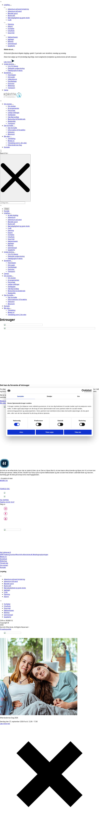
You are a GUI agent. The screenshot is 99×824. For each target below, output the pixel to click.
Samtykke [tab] (20, 396)
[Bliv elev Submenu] (10, 308)
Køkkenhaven (13, 37)
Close (7, 209)
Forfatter (11, 28)
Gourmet (11, 33)
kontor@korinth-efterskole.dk (21, 554)
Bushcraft (11, 15)
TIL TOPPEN (4, 500)
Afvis (21, 432)
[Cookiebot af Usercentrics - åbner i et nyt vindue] (83, 390)
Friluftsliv (11, 31)
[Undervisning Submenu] (15, 64)
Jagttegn (11, 39)
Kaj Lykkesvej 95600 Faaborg (5, 553)
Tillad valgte (49, 432)
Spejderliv (11, 46)
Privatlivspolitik (5, 629)
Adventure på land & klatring (18, 9)
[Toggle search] (1, 151)
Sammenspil (12, 44)
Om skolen (8, 104)
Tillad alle (78, 432)
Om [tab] (78, 396)
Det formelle (8, 125)
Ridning (10, 41)
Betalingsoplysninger (40, 554)
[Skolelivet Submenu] (12, 73)
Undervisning (9, 64)
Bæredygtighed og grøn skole (19, 18)
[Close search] (15, 177)
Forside (6, 211)
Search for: (4, 153)
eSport (10, 26)
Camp (6, 90)
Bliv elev (7, 136)
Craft (9, 20)
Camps (6, 273)
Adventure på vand (15, 11)
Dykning (11, 24)
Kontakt (7, 147)
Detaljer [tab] (49, 396)
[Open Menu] (1, 1)
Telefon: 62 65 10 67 (7, 502)
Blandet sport (13, 13)
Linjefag (7, 5)
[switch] (38, 424)
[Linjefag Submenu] (11, 5)
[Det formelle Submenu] (14, 295)
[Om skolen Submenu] (13, 104)
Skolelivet (7, 73)
